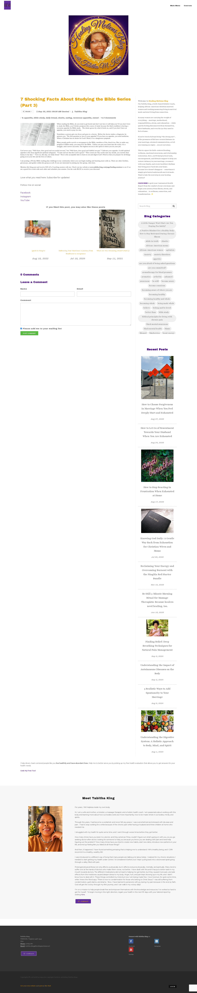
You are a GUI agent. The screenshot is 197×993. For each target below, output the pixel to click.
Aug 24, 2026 (157, 443)
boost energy (168, 333)
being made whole (166, 303)
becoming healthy (157, 294)
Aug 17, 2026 (157, 502)
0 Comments (109, 118)
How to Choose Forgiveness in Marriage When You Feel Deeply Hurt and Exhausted (157, 408)
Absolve (164, 241)
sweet (95, 118)
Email (80, 289)
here (83, 895)
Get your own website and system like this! (35, 986)
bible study (39, 118)
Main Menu (175, 5)
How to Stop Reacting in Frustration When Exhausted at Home (157, 491)
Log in (172, 986)
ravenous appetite (82, 118)
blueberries (154, 333)
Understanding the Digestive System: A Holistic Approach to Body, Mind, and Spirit (157, 741)
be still (155, 281)
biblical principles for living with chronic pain (157, 318)
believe (146, 308)
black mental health (153, 328)
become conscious (157, 285)
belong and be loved (162, 308)
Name (23, 289)
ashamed (168, 276)
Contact (84, 901)
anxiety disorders (162, 254)
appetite (28, 118)
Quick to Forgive (38, 251)
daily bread (51, 118)
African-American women (151, 250)
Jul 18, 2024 (77, 258)
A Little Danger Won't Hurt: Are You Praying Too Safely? (157, 224)
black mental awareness (157, 324)
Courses (188, 5)
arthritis (157, 276)
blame (167, 328)
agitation (170, 250)
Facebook (25, 192)
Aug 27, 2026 (157, 419)
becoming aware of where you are (157, 290)
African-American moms (157, 245)
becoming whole (147, 303)
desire (61, 118)
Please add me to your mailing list (42, 329)
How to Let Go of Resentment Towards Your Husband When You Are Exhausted (157, 432)
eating (68, 118)
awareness (144, 281)
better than (150, 312)
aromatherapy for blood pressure (157, 272)
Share (28, 111)
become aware (168, 281)
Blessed (143, 333)
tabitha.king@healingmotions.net (37, 946)
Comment (25, 300)
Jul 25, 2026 (157, 557)
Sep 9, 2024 (157, 656)
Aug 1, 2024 (157, 752)
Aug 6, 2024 (157, 703)
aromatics (146, 276)
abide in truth (152, 241)
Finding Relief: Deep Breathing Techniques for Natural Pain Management (157, 646)
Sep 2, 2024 (157, 680)
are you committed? (157, 268)
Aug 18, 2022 (40, 258)
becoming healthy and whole (157, 299)
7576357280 (29, 944)
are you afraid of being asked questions (157, 263)
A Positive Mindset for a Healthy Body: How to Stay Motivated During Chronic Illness (157, 233)
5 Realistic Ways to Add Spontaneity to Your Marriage (157, 693)
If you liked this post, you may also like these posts (75, 207)
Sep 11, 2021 (115, 258)
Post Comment (29, 333)
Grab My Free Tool (28, 771)
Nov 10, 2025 (157, 585)
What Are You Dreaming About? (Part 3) (113, 251)
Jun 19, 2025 (157, 612)
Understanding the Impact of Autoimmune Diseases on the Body (157, 669)
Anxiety (147, 254)
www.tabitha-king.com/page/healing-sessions (106, 167)
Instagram (25, 196)
